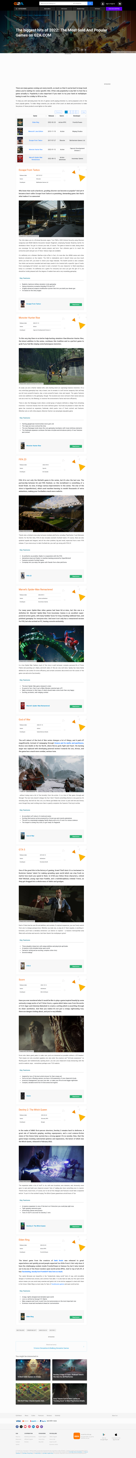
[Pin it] (82, 49)
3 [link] (71, 112)
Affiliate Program (28, 1439)
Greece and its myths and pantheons (68, 743)
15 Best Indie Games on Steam (29, 1377)
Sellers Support (53, 1436)
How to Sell (52, 1439)
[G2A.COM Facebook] (17, 1426)
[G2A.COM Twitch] (41, 1426)
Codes (33, 1415)
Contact (18, 1442)
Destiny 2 (52, 1330)
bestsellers (20, 1330)
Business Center (53, 1444)
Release (51, 116)
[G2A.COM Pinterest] (37, 1426)
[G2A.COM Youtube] (25, 1426)
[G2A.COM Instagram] (29, 1426)
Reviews (49, 1415)
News (26, 1415)
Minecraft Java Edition (35, 131)
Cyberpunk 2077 (31, 1330)
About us (114, 1415)
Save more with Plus (114, 8)
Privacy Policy (38, 1453)
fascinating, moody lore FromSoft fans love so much (42, 1272)
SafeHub (57, 1415)
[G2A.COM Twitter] (21, 1426)
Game (35, 116)
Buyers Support (42, 1436)
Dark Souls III (43, 1330)
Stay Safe (41, 1442)
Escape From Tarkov (35, 140)
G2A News (24, 15)
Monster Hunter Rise (35, 149)
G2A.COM (18, 15)
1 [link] (66, 112)
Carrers (17, 1444)
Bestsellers (47, 8)
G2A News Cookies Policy (47, 1453)
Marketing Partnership (29, 1436)
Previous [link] (58, 112)
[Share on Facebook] (75, 49)
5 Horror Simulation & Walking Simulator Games (51, 1348)
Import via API (52, 1442)
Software (97, 8)
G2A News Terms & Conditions (75, 1452)
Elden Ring (35, 122)
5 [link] (77, 112)
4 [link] (74, 112)
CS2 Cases (64, 8)
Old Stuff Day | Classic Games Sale (31, 1401)
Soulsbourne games (57, 1284)
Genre (62, 116)
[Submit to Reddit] (85, 49)
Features (30, 15)
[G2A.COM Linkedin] (33, 1426)
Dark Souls (58, 1260)
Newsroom (18, 1439)
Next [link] (83, 112)
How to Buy (41, 1439)
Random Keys (80, 8)
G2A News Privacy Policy (27, 1453)
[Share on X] (78, 49)
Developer (76, 116)
